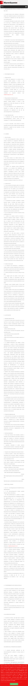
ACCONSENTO (14, 684)
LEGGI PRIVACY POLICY (17, 682)
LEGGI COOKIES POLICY (6, 682)
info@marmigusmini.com (8, 94)
